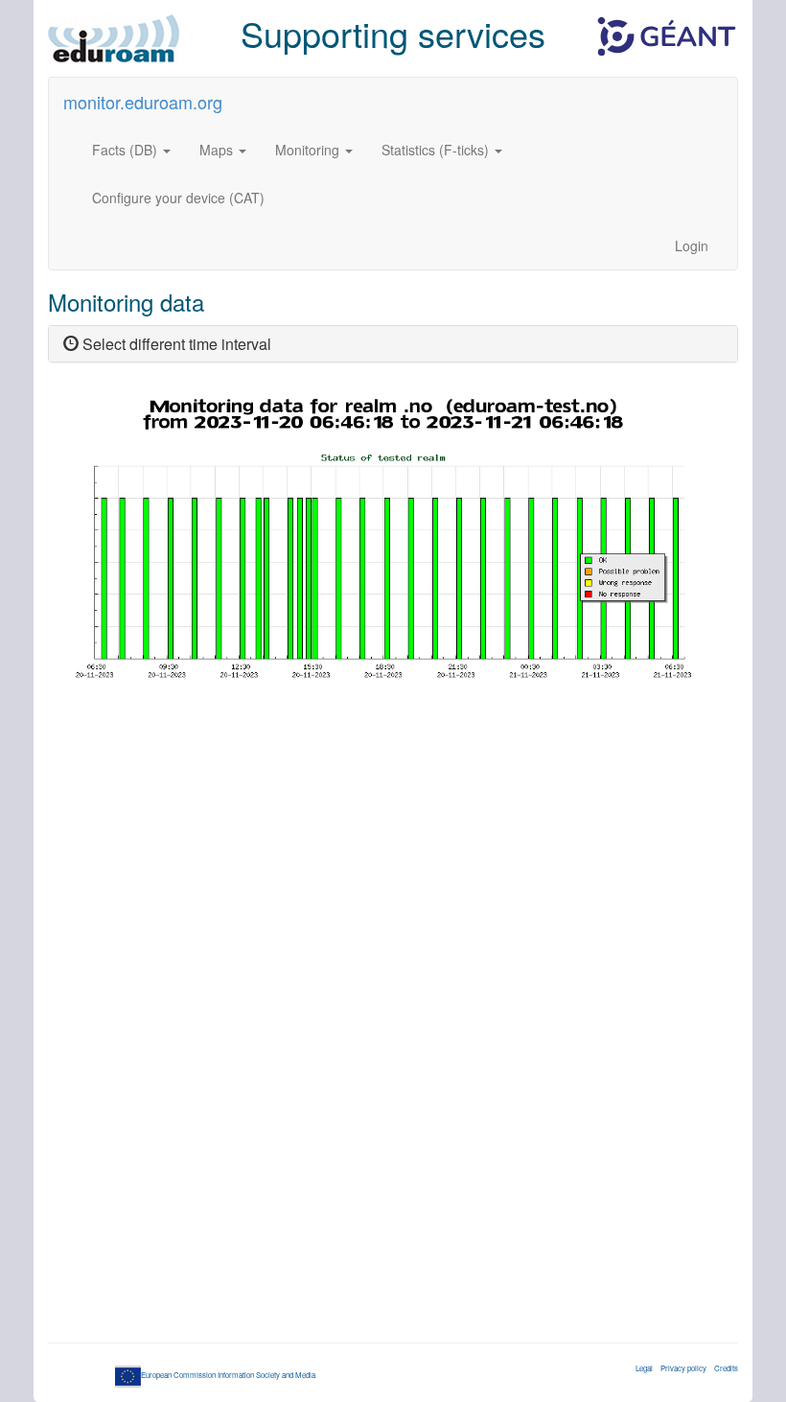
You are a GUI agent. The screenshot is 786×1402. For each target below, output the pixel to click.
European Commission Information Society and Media (228, 1374)
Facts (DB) (126, 149)
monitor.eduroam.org (142, 101)
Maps (218, 149)
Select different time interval (175, 344)
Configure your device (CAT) (178, 197)
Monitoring (309, 149)
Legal (644, 1368)
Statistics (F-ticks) (437, 149)
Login (691, 245)
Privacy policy (683, 1368)
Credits (726, 1368)
